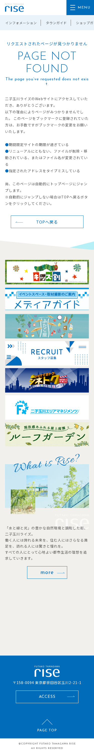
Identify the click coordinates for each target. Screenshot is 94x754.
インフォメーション (21, 22)
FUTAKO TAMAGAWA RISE (57, 743)
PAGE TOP (47, 730)
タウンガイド (56, 22)
